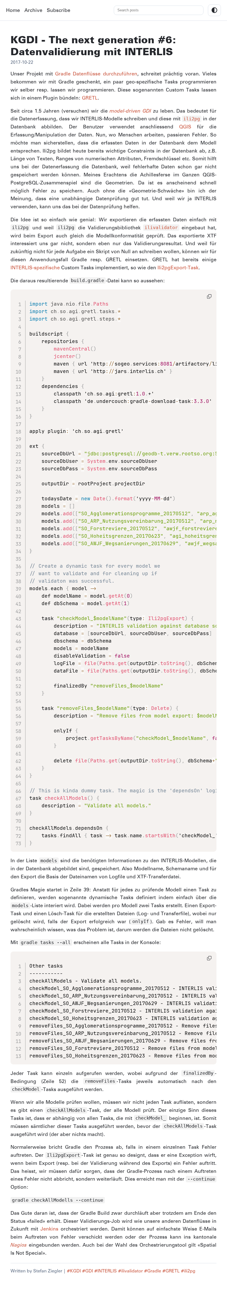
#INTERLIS (105, 1271)
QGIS (185, 127)
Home (13, 10)
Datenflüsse (86, 74)
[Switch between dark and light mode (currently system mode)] (214, 10)
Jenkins (49, 1229)
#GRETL (171, 1271)
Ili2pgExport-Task (178, 267)
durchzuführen (120, 74)
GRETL (90, 98)
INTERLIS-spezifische (35, 267)
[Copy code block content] (209, 296)
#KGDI (74, 1271)
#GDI (87, 1271)
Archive (33, 10)
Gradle (63, 74)
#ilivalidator (130, 1271)
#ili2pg (188, 1271)
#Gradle (152, 1271)
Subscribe (58, 10)
